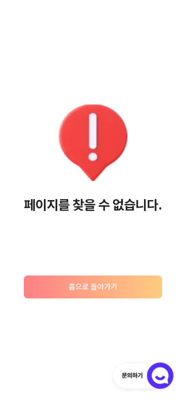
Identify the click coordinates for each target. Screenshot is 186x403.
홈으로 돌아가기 (93, 286)
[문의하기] (143, 377)
